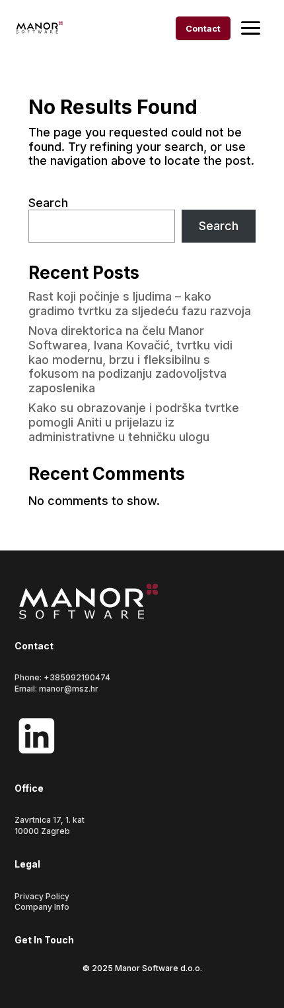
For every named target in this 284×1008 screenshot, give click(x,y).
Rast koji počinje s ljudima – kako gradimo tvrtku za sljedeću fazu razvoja (139, 303)
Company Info (42, 907)
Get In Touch (44, 939)
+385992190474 (77, 677)
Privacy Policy (42, 896)
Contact (203, 28)
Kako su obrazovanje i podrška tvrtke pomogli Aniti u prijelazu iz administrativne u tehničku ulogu (133, 422)
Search (48, 203)
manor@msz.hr (68, 689)
